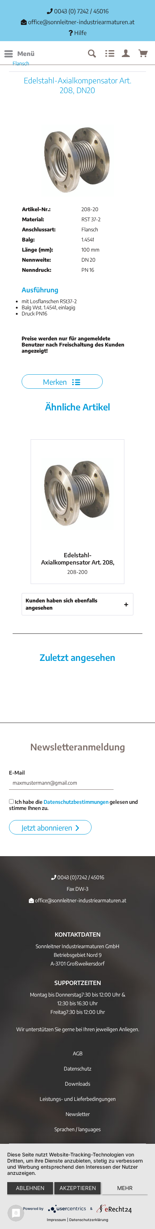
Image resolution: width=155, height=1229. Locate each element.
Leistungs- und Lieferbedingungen (78, 1099)
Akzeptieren (77, 1188)
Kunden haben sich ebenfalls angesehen (61, 604)
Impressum (56, 1219)
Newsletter (78, 1114)
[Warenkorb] (143, 54)
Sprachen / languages (77, 1129)
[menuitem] (19, 54)
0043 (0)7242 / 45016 (80, 877)
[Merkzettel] (109, 54)
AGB (78, 1053)
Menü (26, 53)
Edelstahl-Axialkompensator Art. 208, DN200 (77, 559)
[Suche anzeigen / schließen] (91, 54)
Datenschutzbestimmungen (76, 802)
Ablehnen (30, 1188)
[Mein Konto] (126, 54)
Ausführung (40, 290)
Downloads (77, 1084)
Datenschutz (77, 1068)
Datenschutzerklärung (88, 1219)
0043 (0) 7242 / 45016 (80, 11)
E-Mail (17, 773)
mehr (125, 1188)
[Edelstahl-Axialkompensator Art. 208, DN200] (77, 494)
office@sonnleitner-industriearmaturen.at (81, 22)
